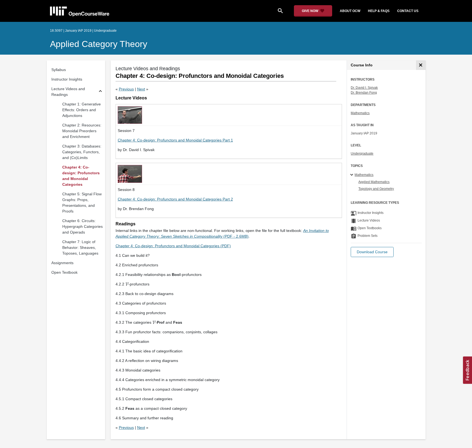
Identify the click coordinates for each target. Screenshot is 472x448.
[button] (372, 252)
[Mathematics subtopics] (352, 175)
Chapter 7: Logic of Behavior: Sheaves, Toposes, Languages (80, 247)
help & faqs (379, 11)
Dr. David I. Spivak (364, 88)
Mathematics (360, 113)
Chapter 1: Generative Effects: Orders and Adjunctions (81, 110)
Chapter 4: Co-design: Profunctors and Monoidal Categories (81, 176)
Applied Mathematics (374, 182)
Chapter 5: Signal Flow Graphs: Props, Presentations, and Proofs (82, 202)
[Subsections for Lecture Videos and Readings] (100, 92)
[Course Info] (421, 65)
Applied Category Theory (98, 44)
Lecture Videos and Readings (68, 92)
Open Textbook (64, 272)
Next (141, 89)
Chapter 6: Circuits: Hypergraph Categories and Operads (82, 226)
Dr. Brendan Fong (364, 93)
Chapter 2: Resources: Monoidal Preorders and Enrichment (81, 131)
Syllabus (58, 69)
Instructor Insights (66, 79)
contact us (407, 11)
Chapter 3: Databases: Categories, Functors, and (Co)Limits (81, 152)
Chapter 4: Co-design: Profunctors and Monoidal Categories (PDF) (173, 246)
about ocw (350, 11)
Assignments (62, 263)
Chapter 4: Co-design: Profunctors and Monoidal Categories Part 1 (175, 140)
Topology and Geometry (376, 189)
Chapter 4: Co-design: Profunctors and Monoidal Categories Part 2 (175, 199)
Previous (126, 89)
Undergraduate (362, 153)
